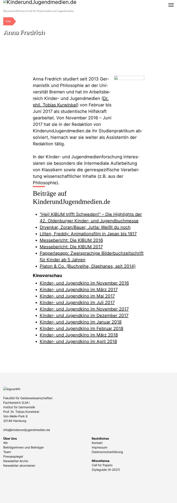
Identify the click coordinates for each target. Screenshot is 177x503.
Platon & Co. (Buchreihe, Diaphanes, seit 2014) (88, 266)
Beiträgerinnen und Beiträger (23, 447)
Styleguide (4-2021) (106, 469)
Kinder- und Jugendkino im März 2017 (79, 289)
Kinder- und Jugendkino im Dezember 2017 (84, 315)
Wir (5, 443)
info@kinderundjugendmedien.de (26, 430)
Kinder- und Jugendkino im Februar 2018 (81, 328)
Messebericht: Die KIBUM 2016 (71, 240)
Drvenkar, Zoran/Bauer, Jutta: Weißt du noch (85, 227)
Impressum (99, 447)
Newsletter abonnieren (19, 465)
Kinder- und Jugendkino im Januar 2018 (81, 322)
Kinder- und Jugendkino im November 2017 (84, 309)
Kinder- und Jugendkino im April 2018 (78, 341)
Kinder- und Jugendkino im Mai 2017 (77, 296)
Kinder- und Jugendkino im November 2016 (84, 283)
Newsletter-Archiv (15, 461)
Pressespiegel (13, 456)
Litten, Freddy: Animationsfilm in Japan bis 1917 (88, 233)
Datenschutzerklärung (107, 452)
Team (7, 452)
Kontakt (97, 443)
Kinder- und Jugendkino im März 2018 (79, 335)
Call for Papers (102, 465)
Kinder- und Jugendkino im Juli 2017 (77, 302)
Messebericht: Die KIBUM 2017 (71, 246)
